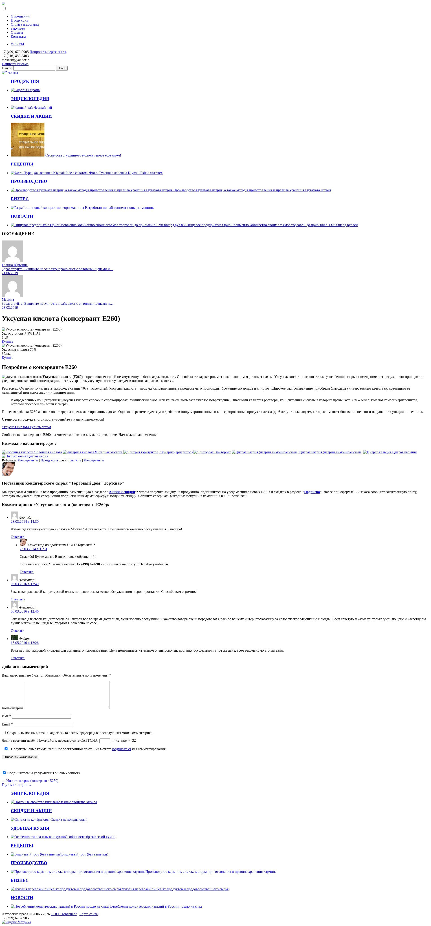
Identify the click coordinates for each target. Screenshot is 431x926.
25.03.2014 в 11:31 (33, 549)
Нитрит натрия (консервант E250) (30, 781)
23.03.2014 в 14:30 (25, 521)
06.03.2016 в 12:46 (25, 611)
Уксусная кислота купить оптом (26, 427)
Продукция (19, 20)
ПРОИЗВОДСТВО (29, 181)
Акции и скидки (122, 492)
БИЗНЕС (20, 198)
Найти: (7, 68)
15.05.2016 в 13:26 (25, 643)
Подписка (312, 492)
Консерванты (28, 460)
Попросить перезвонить (48, 52)
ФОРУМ (17, 44)
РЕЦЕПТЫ (22, 164)
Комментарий (12, 708)
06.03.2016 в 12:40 (25, 584)
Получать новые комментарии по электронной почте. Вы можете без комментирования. (88, 749)
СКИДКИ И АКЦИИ (31, 116)
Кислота (74, 460)
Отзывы (17, 32)
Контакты (18, 36)
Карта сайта (88, 914)
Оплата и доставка (25, 24)
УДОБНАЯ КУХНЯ (30, 828)
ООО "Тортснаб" (64, 914)
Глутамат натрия (17, 785)
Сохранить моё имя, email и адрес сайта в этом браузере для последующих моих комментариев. (80, 733)
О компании (20, 16)
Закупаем (18, 28)
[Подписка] (10, 73)
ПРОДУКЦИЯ (25, 81)
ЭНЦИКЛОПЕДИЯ (30, 98)
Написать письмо (15, 64)
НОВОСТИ (22, 216)
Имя (6, 716)
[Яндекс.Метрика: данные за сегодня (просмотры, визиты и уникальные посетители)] (16, 922)
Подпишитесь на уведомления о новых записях (43, 773)
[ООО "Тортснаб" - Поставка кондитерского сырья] (3, 4)
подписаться (121, 749)
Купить (7, 341)
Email (7, 724)
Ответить (18, 537)
